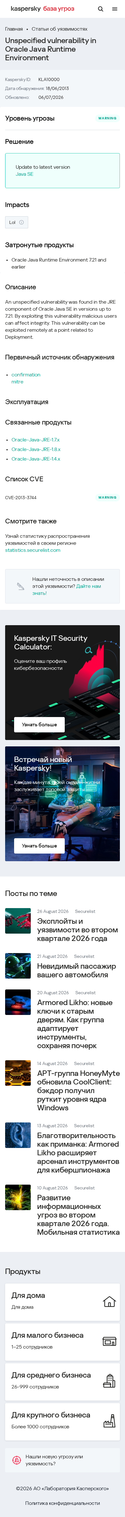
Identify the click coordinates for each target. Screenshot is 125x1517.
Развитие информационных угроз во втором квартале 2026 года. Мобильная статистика (78, 1215)
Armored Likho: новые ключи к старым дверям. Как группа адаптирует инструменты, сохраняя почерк (75, 1024)
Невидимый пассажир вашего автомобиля (76, 970)
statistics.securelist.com (32, 550)
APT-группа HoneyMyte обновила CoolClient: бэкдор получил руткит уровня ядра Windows (78, 1090)
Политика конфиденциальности (62, 1503)
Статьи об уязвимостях (60, 29)
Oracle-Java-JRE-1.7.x (36, 440)
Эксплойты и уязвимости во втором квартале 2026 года (77, 930)
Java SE (24, 174)
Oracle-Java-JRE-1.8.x (36, 449)
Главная (14, 29)
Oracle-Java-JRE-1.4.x (36, 459)
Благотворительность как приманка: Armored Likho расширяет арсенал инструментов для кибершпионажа (78, 1152)
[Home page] (43, 9)
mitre (17, 382)
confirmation (26, 375)
